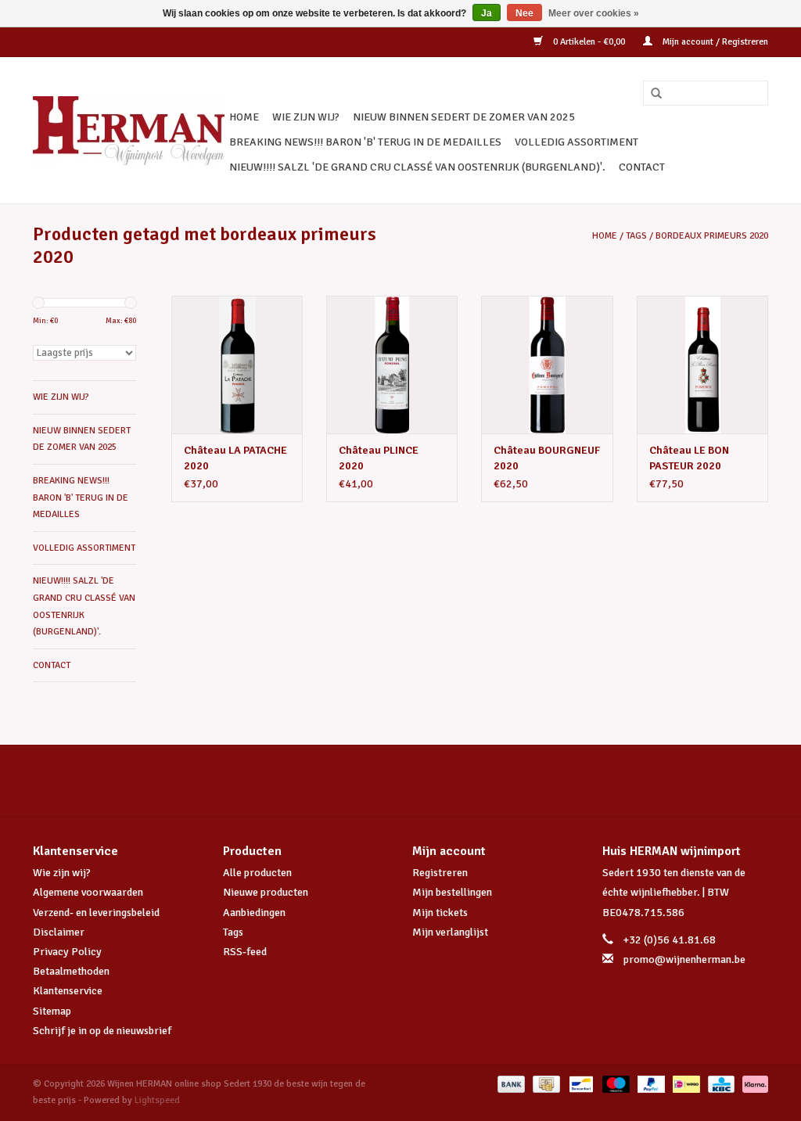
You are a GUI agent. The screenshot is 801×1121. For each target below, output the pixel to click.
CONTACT (642, 167)
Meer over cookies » (593, 13)
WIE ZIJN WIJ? (305, 117)
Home (244, 117)
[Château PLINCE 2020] (392, 364)
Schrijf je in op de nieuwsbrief (102, 1030)
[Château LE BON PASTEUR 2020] (702, 364)
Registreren (440, 872)
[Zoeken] (651, 94)
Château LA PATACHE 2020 (235, 458)
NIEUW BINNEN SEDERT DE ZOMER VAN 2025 (464, 117)
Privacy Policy (67, 951)
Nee (524, 13)
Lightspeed (157, 1100)
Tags (636, 236)
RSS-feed (245, 951)
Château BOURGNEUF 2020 (547, 458)
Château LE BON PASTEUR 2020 (689, 458)
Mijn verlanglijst (450, 932)
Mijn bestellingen (452, 892)
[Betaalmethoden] (509, 1084)
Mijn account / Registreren (714, 42)
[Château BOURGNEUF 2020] (546, 364)
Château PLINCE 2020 (378, 458)
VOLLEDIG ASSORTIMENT (576, 142)
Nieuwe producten (265, 892)
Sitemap (52, 1011)
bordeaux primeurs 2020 (712, 236)
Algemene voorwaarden (88, 892)
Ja (486, 13)
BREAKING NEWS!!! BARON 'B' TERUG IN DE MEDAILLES (365, 142)
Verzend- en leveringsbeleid (96, 912)
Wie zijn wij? (62, 872)
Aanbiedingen (254, 912)
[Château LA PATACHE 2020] (237, 364)
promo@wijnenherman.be (684, 959)
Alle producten (257, 872)
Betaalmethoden (71, 971)
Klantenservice (67, 990)
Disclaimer (58, 932)
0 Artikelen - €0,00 (589, 42)
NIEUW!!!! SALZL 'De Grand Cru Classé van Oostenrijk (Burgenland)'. (417, 167)
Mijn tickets (440, 912)
